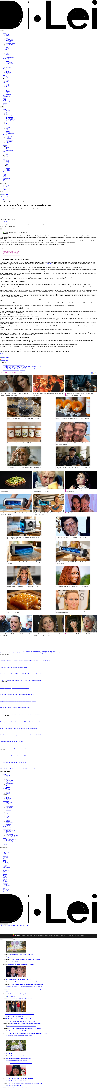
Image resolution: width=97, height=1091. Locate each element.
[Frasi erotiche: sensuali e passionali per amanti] (50, 1060)
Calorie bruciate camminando (12, 835)
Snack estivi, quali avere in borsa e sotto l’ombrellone (15, 367)
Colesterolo (5, 881)
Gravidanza (5, 876)
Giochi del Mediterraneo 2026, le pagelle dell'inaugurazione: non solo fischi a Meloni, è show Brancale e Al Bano (25, 660)
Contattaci (10, 925)
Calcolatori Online (10, 57)
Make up (5, 871)
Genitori (5, 875)
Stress (4, 888)
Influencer (5, 851)
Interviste (8, 91)
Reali (7, 38)
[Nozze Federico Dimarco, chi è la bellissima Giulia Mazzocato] (50, 1085)
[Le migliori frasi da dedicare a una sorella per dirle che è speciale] (50, 1026)
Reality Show (6, 852)
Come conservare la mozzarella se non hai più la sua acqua (13, 741)
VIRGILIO (27, 935)
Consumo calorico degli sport (12, 836)
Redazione (5, 844)
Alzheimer (5, 883)
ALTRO (2, 106)
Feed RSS (22, 925)
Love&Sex (8, 86)
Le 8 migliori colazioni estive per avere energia (13, 365)
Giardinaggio (9, 64)
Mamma (7, 71)
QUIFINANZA (70, 935)
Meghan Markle (9, 40)
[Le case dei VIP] (50, 1046)
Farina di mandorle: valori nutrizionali (11, 251)
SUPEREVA (82, 935)
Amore (7, 796)
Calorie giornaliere (10, 834)
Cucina (7, 80)
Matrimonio (8, 72)
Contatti (4, 104)
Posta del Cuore (9, 73)
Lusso (4, 866)
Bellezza (8, 48)
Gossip (4, 860)
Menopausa (5, 879)
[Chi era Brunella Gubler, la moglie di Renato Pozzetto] (50, 972)
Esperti (4, 98)
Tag (4, 891)
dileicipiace (8, 92)
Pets (4, 75)
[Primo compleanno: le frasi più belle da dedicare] (50, 947)
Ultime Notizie (9, 827)
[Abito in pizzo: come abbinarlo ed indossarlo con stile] (50, 1055)
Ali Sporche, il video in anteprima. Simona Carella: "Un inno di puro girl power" (18, 701)
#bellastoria (8, 94)
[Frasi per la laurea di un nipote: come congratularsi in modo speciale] (50, 982)
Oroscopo (5, 103)
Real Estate (8, 67)
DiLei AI (5, 68)
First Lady (5, 849)
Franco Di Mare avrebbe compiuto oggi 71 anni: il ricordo (13, 762)
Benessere (8, 50)
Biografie (5, 861)
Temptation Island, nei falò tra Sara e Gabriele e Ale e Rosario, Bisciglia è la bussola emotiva (20, 714)
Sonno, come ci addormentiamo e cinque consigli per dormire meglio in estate (17, 694)
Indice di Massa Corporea (11, 830)
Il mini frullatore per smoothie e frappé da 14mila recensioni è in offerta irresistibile (18, 728)
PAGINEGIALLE (32, 935)
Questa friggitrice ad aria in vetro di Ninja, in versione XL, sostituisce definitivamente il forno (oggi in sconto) (24, 721)
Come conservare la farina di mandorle (11, 255)
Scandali (5, 865)
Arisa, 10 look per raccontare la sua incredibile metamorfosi (13, 667)
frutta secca (49, 263)
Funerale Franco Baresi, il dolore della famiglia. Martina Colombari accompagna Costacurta (20, 673)
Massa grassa (9, 832)
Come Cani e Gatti (10, 841)
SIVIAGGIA (66, 935)
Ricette (1, 353)
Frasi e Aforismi (6, 96)
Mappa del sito (16, 925)
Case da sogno (9, 59)
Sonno (4, 886)
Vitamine (5, 884)
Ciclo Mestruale (6, 877)
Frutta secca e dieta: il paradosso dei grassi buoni (14, 370)
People (4, 33)
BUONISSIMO (76, 935)
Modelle (5, 855)
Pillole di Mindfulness (10, 839)
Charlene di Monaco (10, 43)
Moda (7, 47)
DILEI (62, 935)
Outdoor (7, 66)
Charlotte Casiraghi (10, 44)
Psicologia (8, 54)
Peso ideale (8, 831)
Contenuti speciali (4, 925)
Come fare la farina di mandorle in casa (11, 253)
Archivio (27, 925)
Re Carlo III (5, 189)
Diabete (4, 880)
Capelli (4, 869)
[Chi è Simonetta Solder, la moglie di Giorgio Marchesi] (50, 1016)
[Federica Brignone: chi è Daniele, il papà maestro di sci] (50, 1071)
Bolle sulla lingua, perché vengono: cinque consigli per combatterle (15, 707)
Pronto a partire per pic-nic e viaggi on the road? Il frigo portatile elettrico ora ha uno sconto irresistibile (23, 748)
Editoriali (8, 90)
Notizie (4, 100)
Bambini (5, 874)
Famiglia (5, 872)
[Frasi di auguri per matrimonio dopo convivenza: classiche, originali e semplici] (50, 986)
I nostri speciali (6, 101)
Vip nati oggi (6, 185)
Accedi (2, 30)
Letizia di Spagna (9, 41)
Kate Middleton (9, 39)
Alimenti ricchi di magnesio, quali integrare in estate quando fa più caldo (19, 368)
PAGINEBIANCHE (52, 935)
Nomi (4, 95)
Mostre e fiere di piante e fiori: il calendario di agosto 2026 (13, 755)
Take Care (5, 49)
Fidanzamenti (6, 863)
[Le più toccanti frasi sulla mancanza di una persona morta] (50, 1035)
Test (7, 87)
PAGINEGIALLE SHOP (40, 935)
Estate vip (5, 186)
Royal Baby (5, 890)
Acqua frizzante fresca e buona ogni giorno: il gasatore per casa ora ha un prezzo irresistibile (20, 734)
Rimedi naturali (6, 885)
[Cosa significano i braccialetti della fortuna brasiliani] (50, 996)
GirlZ (4, 82)
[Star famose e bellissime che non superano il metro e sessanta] (50, 1006)
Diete (7, 53)
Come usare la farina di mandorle (10, 252)
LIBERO (23, 935)
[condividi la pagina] (1, 229)
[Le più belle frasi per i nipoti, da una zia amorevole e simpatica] (50, 957)
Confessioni (5, 862)
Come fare (8, 81)
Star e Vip (5, 36)
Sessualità (8, 56)
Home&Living (6, 58)
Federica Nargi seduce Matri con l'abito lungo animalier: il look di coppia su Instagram (19, 768)
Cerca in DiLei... (4, 924)
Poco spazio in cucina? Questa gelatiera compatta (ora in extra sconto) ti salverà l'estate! (22, 366)
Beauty (7, 84)
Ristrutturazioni (9, 63)
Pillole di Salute (9, 840)
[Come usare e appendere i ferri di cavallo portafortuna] (50, 961)
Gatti (7, 77)
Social (4, 853)
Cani (7, 76)
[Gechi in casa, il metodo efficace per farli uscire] (50, 991)
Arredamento (9, 62)
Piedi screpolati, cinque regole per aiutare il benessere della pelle (14, 688)
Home (4, 199)
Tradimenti (5, 857)
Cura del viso (6, 870)
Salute (7, 52)
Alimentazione (6, 889)
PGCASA (46, 935)
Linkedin (5, 221)
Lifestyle (8, 34)
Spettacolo (8, 35)
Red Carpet (5, 856)
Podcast (4, 99)
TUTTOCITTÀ (58, 935)
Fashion (7, 85)
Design (7, 61)
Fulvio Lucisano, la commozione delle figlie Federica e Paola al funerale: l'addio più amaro (20, 680)
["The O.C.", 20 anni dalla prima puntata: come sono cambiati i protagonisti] (50, 1080)
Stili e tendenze (6, 867)
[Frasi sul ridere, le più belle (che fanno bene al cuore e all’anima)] (50, 1021)
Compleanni (5, 858)
